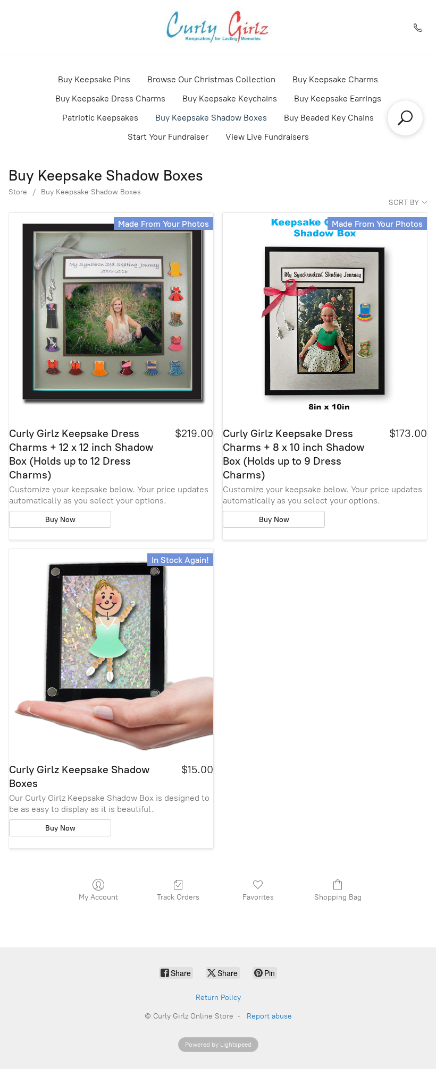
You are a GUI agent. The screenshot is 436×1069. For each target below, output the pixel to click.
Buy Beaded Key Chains (329, 118)
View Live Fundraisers (267, 137)
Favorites (258, 897)
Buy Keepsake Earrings (337, 98)
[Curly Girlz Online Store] (218, 27)
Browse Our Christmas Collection (211, 79)
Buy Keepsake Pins (94, 79)
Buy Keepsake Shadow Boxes (211, 118)
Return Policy (218, 997)
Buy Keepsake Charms (335, 79)
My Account (98, 897)
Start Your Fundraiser (168, 137)
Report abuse (269, 1016)
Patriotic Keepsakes (100, 118)
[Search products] (405, 117)
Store (18, 191)
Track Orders (178, 897)
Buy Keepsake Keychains (229, 98)
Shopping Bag (338, 897)
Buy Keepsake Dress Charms (110, 98)
